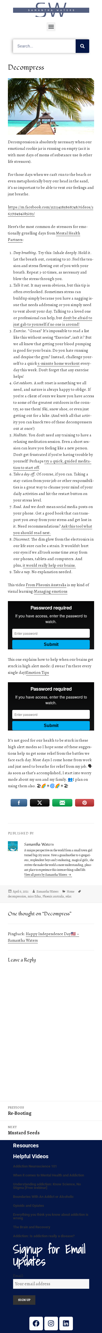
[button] (51, 26)
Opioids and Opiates (28, 1206)
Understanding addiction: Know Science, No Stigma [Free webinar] (47, 1186)
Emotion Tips (37, 672)
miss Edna (34, 896)
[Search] (82, 46)
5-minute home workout (58, 363)
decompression (17, 896)
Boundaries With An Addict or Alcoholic (43, 1197)
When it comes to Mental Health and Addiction (48, 1175)
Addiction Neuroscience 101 (35, 1166)
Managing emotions (50, 591)
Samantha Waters (47, 891)
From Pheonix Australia (46, 585)
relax (69, 896)
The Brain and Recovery (31, 1227)
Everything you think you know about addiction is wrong (50, 1216)
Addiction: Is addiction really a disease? (44, 1236)
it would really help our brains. (49, 565)
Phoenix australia (53, 896)
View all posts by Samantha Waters (46, 874)
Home (70, 891)
